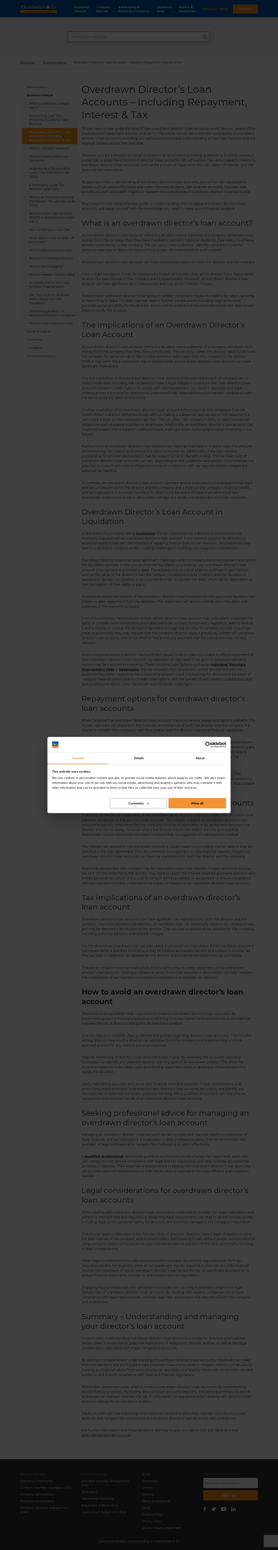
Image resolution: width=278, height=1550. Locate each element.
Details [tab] (139, 758)
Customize (136, 803)
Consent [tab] (78, 758)
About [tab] (200, 758)
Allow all (197, 803)
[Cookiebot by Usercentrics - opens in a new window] (208, 745)
